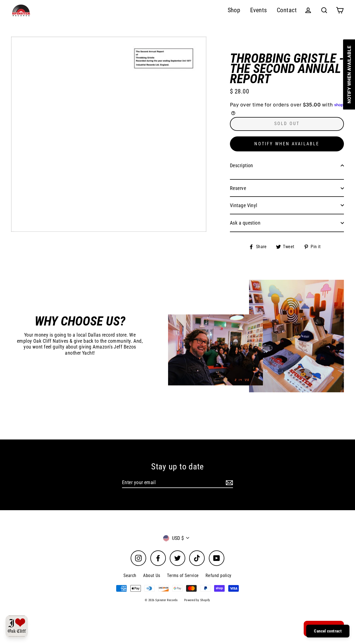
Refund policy (219, 575)
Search (129, 575)
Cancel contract (328, 631)
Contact (287, 10)
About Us (151, 575)
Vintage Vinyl (243, 205)
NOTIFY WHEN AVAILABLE (286, 143)
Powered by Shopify (197, 600)
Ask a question (245, 223)
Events (258, 10)
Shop (234, 10)
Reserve (238, 188)
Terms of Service (183, 575)
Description (241, 165)
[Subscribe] (228, 482)
